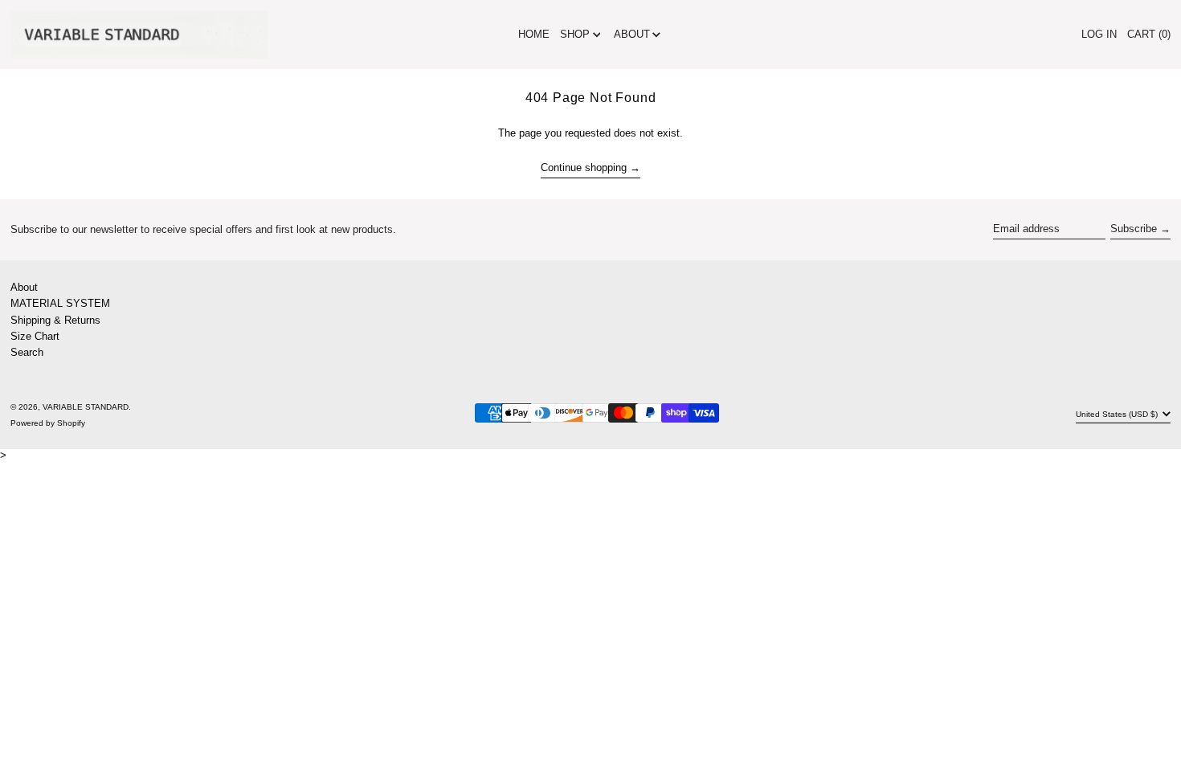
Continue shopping (584, 167)
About (24, 287)
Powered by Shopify (47, 423)
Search (26, 352)
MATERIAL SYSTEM (60, 303)
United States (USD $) (1118, 414)
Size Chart (34, 336)
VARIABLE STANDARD (86, 406)
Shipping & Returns (55, 320)
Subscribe (1133, 229)
